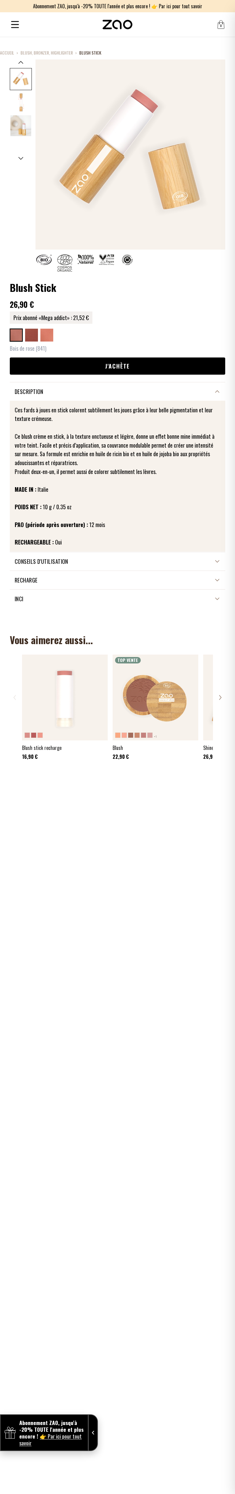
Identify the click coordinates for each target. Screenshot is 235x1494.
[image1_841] (20, 79)
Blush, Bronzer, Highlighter (47, 53)
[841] (16, 335)
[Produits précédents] (15, 697)
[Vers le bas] (21, 158)
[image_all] (20, 125)
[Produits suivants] (220, 697)
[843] (46, 335)
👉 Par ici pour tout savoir (176, 6)
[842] (31, 335)
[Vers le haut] (21, 62)
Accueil (7, 53)
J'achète (117, 366)
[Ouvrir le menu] (15, 24)
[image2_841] (20, 102)
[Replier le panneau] (93, 1432)
